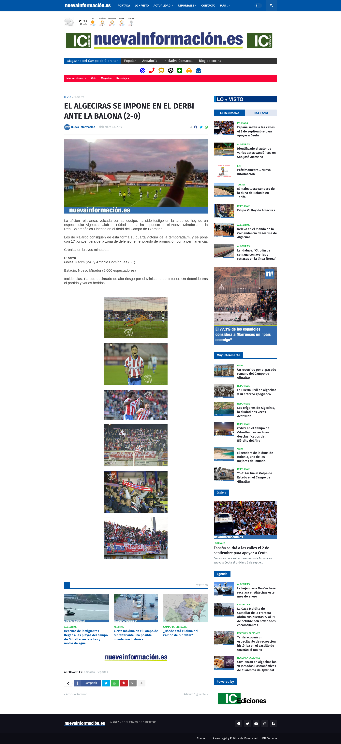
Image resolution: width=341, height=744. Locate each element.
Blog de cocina (210, 61)
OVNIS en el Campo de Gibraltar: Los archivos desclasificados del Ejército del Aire (253, 434)
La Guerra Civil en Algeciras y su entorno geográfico (256, 392)
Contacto (202, 738)
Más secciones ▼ (76, 78)
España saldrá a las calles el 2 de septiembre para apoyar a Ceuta (256, 131)
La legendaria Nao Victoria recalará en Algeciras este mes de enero (256, 592)
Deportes (102, 672)
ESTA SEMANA (229, 113)
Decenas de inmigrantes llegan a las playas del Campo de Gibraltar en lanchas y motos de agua (86, 637)
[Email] (133, 683)
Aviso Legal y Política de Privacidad (235, 738)
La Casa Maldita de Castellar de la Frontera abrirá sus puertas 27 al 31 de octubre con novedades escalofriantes (256, 617)
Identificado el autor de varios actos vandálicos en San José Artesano (256, 153)
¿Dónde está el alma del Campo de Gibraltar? (180, 633)
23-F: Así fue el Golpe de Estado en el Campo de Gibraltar (254, 477)
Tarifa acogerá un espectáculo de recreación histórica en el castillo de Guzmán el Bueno (256, 643)
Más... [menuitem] (224, 5)
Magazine (106, 78)
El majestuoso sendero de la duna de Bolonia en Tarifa (256, 193)
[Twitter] (201, 127)
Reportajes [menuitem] (186, 5)
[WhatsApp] (206, 127)
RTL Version (269, 738)
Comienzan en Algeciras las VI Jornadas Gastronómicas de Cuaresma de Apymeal (256, 666)
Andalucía (149, 61)
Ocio (93, 78)
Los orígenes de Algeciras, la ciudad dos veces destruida (256, 412)
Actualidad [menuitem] (162, 5)
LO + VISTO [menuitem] (142, 5)
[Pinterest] (124, 683)
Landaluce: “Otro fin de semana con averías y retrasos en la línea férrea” (256, 255)
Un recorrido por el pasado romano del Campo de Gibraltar (256, 374)
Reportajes (122, 78)
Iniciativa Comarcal (178, 61)
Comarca (78, 97)
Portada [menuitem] (124, 5)
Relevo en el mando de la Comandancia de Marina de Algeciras (257, 233)
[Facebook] (195, 127)
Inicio (67, 97)
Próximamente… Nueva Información (254, 172)
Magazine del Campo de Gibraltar (92, 61)
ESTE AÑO (261, 113)
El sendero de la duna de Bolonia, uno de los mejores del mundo (255, 457)
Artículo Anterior (76, 694)
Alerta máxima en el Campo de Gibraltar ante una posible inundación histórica (136, 635)
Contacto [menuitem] (208, 5)
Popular (130, 61)
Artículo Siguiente (195, 694)
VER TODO (202, 585)
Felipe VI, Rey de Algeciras (256, 210)
